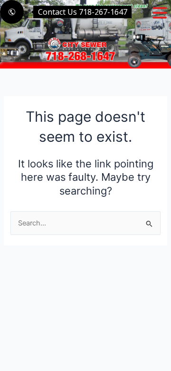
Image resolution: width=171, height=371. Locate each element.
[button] (159, 12)
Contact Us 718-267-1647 (82, 12)
